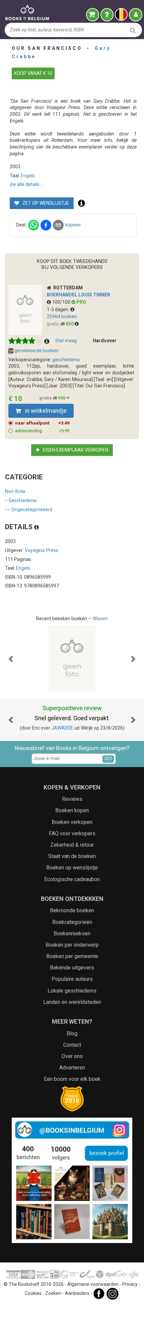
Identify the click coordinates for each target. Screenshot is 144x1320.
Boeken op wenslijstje (72, 867)
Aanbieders (77, 1293)
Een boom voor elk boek (72, 1079)
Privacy (130, 1284)
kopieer (73, 224)
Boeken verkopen (72, 822)
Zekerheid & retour (72, 845)
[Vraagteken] (107, 14)
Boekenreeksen (72, 933)
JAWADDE (62, 728)
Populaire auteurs (72, 979)
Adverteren (72, 1067)
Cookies (33, 1293)
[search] (133, 30)
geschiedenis (66, 359)
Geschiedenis (21, 500)
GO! (108, 758)
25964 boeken (62, 316)
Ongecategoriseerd (28, 509)
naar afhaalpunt (42, 423)
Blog (72, 1033)
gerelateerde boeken (36, 350)
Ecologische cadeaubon (72, 879)
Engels (28, 175)
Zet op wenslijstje (45, 203)
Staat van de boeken (72, 856)
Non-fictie (15, 491)
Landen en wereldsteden (72, 1002)
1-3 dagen (58, 309)
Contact (72, 1045)
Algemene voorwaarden (93, 1284)
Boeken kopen (72, 810)
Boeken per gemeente (72, 956)
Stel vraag (66, 340)
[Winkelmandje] (92, 14)
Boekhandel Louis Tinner (78, 294)
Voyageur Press (41, 550)
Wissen (100, 618)
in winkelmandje (45, 410)
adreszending (42, 430)
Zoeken (53, 1293)
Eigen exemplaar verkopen (75, 450)
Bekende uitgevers (72, 967)
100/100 (61, 302)
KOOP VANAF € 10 (33, 73)
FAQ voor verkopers (72, 833)
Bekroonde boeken (72, 910)
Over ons (72, 1056)
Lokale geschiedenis (72, 990)
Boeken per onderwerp (72, 945)
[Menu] (135, 14)
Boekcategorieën (72, 922)
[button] (11, 659)
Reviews (72, 799)
